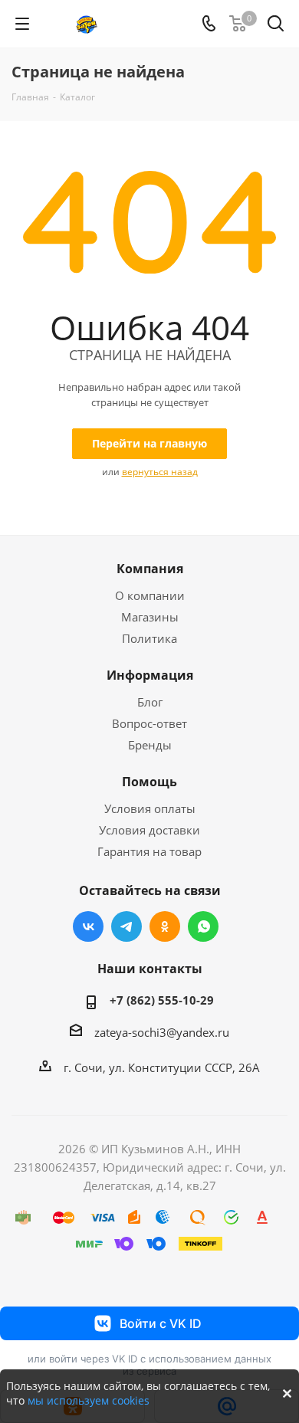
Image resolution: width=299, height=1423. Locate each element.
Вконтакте (88, 926)
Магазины (150, 617)
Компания (150, 568)
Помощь (149, 781)
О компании (150, 595)
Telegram (126, 926)
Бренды (150, 744)
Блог (150, 702)
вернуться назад (160, 471)
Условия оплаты (150, 808)
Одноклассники (165, 926)
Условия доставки (149, 830)
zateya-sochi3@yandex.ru (161, 1032)
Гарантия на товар (149, 851)
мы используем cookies (89, 1400)
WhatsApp (203, 926)
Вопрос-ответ (149, 723)
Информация (150, 675)
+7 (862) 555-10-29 (162, 1000)
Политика (149, 638)
